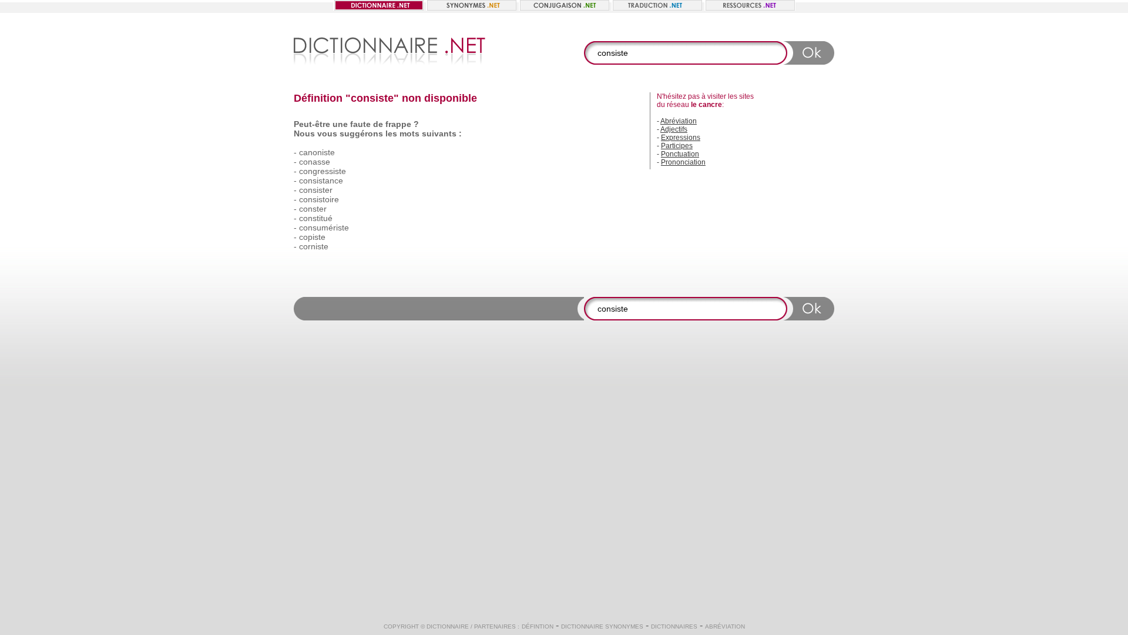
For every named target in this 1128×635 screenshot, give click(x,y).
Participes (677, 146)
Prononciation (683, 162)
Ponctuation (680, 154)
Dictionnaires (674, 626)
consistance (321, 180)
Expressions (680, 137)
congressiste (322, 171)
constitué (316, 218)
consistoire (319, 199)
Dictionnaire (448, 626)
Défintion (537, 626)
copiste (312, 237)
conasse (314, 161)
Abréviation (678, 121)
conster (313, 208)
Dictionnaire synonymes (602, 626)
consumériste (324, 227)
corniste (313, 246)
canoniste (317, 152)
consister (316, 190)
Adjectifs (673, 129)
